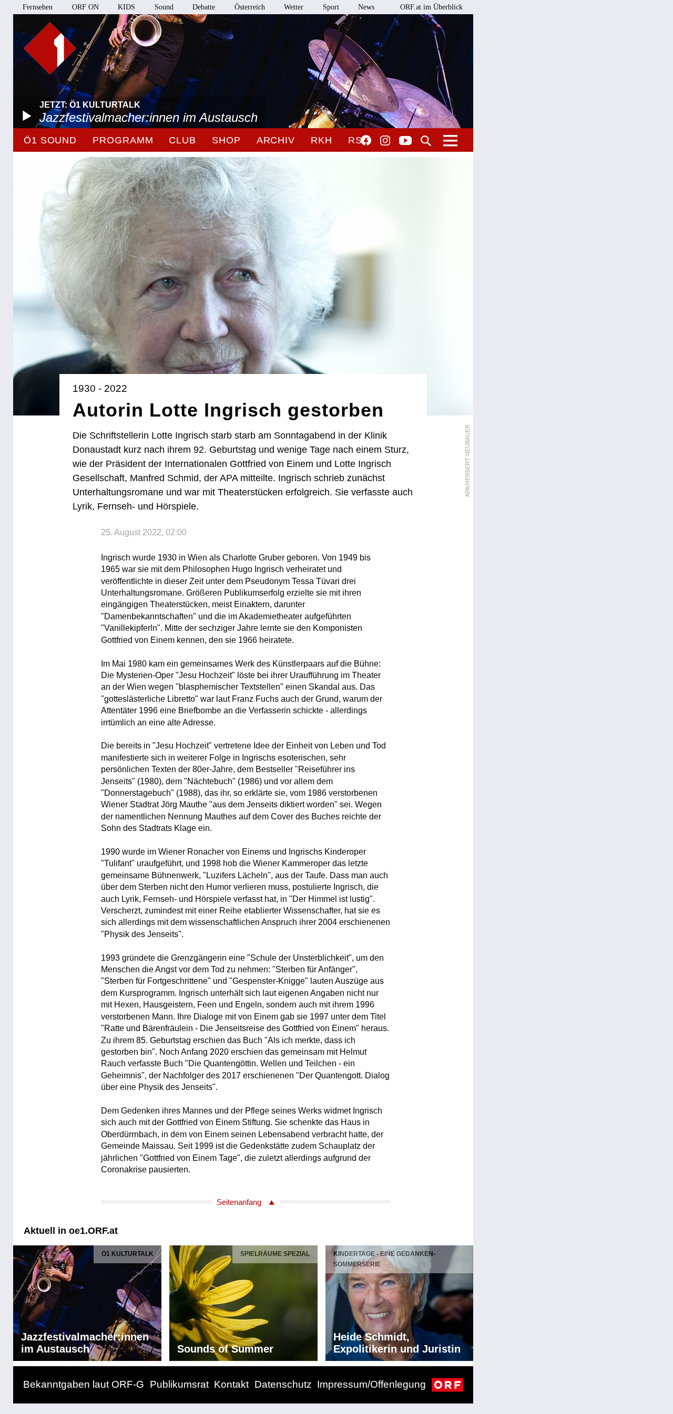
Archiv (276, 140)
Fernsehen (38, 7)
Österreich (249, 7)
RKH (321, 140)
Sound (164, 7)
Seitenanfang (239, 1202)
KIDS (126, 7)
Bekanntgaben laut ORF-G (83, 1384)
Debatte (203, 7)
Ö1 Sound (50, 140)
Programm (123, 140)
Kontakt (231, 1384)
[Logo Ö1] (50, 48)
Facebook (366, 140)
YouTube (405, 141)
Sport (331, 7)
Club (182, 140)
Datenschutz (283, 1384)
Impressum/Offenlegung (371, 1384)
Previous (21, 1300)
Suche (426, 141)
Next (464, 1300)
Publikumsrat (179, 1384)
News (366, 7)
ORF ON (85, 7)
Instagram (385, 141)
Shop (226, 140)
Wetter (293, 7)
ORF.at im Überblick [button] (431, 7)
